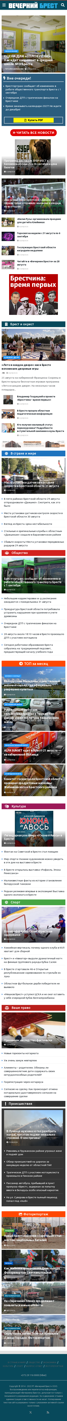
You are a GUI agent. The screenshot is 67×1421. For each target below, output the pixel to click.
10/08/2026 (10, 695)
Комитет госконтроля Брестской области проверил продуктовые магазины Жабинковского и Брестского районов (33, 783)
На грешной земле (13, 704)
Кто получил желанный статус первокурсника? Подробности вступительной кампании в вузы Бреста (40, 427)
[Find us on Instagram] (39, 1412)
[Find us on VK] (21, 1412)
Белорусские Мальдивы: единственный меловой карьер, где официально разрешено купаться (32, 685)
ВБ (3, 373)
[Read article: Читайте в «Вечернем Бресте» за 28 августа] (8, 264)
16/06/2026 (10, 1045)
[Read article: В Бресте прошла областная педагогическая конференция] (8, 414)
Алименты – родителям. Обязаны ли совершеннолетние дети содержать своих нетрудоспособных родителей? (29, 1071)
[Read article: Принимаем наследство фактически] (33, 1035)
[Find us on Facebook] (17, 1412)
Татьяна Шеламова (14, 69)
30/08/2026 (31, 69)
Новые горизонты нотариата (21, 1053)
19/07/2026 (10, 1278)
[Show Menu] (4, 5)
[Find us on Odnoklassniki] (26, 1412)
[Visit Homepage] (33, 5)
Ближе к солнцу (12, 676)
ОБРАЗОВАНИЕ (11, 51)
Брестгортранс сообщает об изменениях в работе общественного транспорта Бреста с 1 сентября (33, 89)
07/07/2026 (10, 1343)
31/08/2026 (10, 172)
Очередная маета (13, 774)
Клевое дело (11, 357)
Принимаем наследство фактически (28, 1040)
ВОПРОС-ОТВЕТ (34, 1366)
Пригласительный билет (16, 745)
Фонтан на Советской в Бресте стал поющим (31, 851)
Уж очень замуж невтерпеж (20, 1060)
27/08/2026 (23, 255)
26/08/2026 (12, 373)
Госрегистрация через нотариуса (23, 1082)
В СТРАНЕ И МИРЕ (17, 1362)
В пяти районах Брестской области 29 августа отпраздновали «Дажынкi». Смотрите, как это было (32, 502)
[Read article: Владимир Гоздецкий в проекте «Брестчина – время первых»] (8, 399)
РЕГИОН (8, 1263)
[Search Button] (63, 5)
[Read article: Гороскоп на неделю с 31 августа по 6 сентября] (8, 236)
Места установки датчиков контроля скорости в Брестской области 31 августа (31, 484)
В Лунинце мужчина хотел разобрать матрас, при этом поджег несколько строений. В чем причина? (31, 1135)
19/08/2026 (10, 792)
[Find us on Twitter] (30, 1412)
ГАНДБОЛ (9, 1230)
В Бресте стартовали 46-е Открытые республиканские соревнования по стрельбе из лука (32, 973)
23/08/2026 (10, 843)
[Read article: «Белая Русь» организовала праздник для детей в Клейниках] (8, 222)
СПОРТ (19, 1366)
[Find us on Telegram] (35, 1412)
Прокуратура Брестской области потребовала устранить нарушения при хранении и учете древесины (32, 613)
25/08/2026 (23, 404)
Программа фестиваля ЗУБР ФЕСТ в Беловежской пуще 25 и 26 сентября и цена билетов (30, 164)
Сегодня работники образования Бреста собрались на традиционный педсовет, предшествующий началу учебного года (28, 648)
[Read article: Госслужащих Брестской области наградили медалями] (8, 250)
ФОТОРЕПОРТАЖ (12, 1296)
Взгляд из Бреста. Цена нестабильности (28, 524)
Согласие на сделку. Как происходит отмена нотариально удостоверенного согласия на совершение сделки (31, 1092)
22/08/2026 (23, 435)
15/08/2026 (10, 727)
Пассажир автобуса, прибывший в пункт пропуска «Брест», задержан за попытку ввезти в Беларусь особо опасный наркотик (32, 1187)
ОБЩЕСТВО (34, 1362)
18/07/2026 (10, 1310)
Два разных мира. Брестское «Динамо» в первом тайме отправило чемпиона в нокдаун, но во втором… (32, 203)
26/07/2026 (10, 1245)
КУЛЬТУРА (8, 1366)
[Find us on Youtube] (43, 1412)
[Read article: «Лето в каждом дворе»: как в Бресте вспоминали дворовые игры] (33, 345)
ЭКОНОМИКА (49, 1362)
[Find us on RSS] (48, 1412)
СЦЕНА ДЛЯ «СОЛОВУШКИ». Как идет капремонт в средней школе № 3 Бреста (28, 60)
